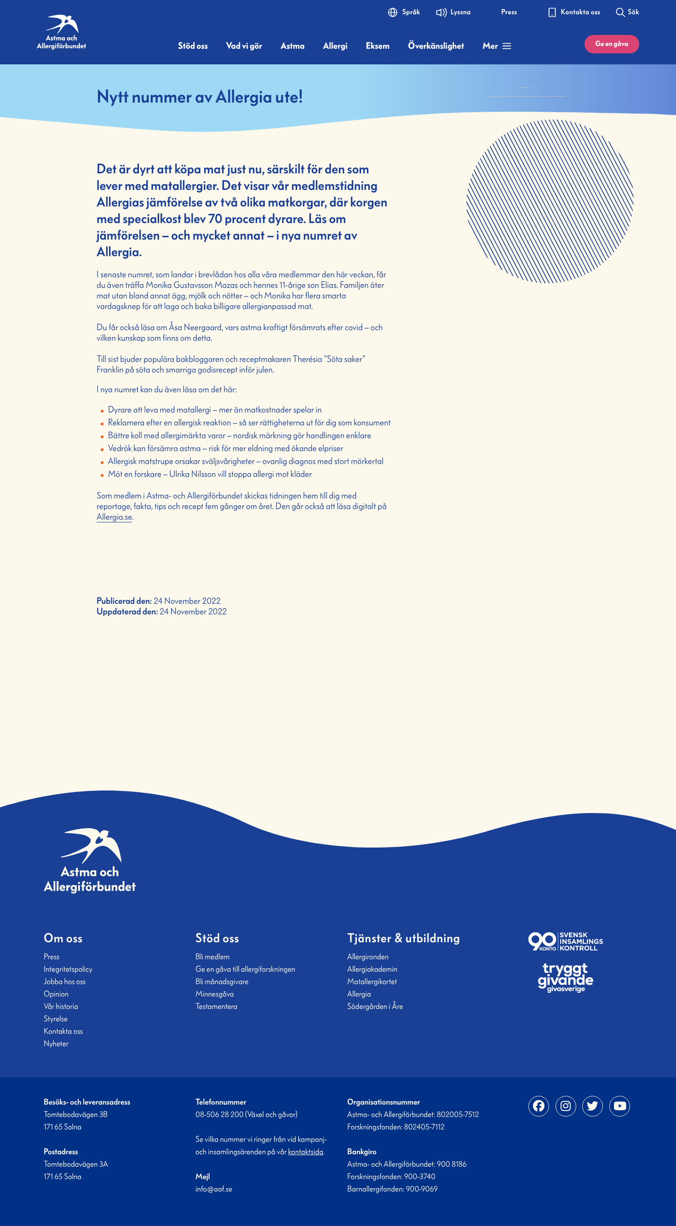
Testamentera (216, 1006)
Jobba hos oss (65, 981)
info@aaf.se (213, 1188)
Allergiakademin (372, 968)
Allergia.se (114, 517)
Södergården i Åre (375, 1006)
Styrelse (56, 1018)
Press (51, 956)
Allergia (359, 993)
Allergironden (368, 956)
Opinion (56, 993)
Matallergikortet (372, 981)
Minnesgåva (214, 993)
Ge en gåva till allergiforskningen (245, 968)
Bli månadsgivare (221, 981)
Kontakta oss (63, 1031)
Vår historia (61, 1006)
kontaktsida (306, 1151)
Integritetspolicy (68, 968)
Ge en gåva (612, 44)
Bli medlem (212, 956)
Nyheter (56, 1043)
